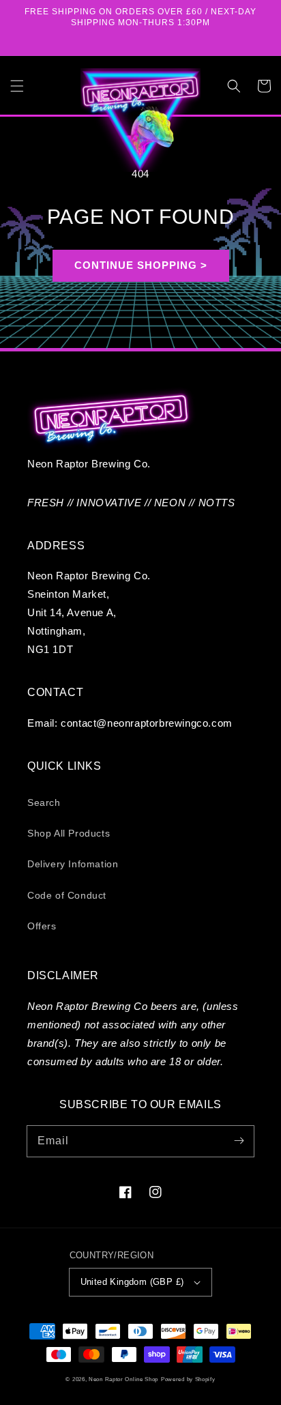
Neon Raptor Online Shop (123, 1379)
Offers (42, 926)
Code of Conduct (66, 895)
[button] (17, 86)
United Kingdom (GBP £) (132, 1282)
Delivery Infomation (72, 863)
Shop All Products (68, 833)
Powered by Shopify (188, 1379)
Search (44, 802)
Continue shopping (135, 265)
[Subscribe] (239, 1141)
